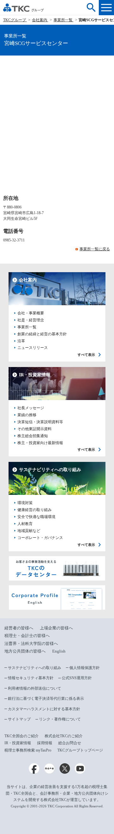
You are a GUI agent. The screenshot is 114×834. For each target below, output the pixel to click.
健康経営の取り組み (34, 510)
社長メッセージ (30, 408)
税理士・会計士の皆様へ (27, 635)
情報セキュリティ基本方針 (31, 678)
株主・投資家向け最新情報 (40, 443)
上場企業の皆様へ (56, 628)
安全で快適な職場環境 (36, 517)
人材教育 (25, 524)
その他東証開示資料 (34, 429)
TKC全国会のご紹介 (21, 736)
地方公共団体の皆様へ (25, 651)
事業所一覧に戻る (94, 249)
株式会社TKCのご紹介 (64, 736)
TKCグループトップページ (80, 750)
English (59, 651)
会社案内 (40, 20)
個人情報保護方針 (84, 668)
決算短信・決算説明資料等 (40, 422)
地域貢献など (28, 531)
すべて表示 (86, 355)
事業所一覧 (63, 20)
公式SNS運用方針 (77, 678)
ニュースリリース (32, 347)
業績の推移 (26, 415)
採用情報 (44, 743)
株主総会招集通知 (32, 436)
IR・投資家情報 (17, 743)
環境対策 (25, 503)
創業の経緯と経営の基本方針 (42, 334)
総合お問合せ (69, 743)
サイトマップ (19, 719)
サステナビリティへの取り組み (34, 668)
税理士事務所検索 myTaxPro (27, 750)
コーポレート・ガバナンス (40, 537)
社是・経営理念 (30, 320)
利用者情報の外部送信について (34, 688)
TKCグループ (15, 20)
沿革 (21, 341)
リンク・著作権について (60, 719)
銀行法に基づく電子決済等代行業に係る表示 (46, 698)
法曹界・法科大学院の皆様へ (31, 643)
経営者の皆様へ (18, 628)
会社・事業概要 (30, 313)
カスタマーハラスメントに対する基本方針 (44, 709)
